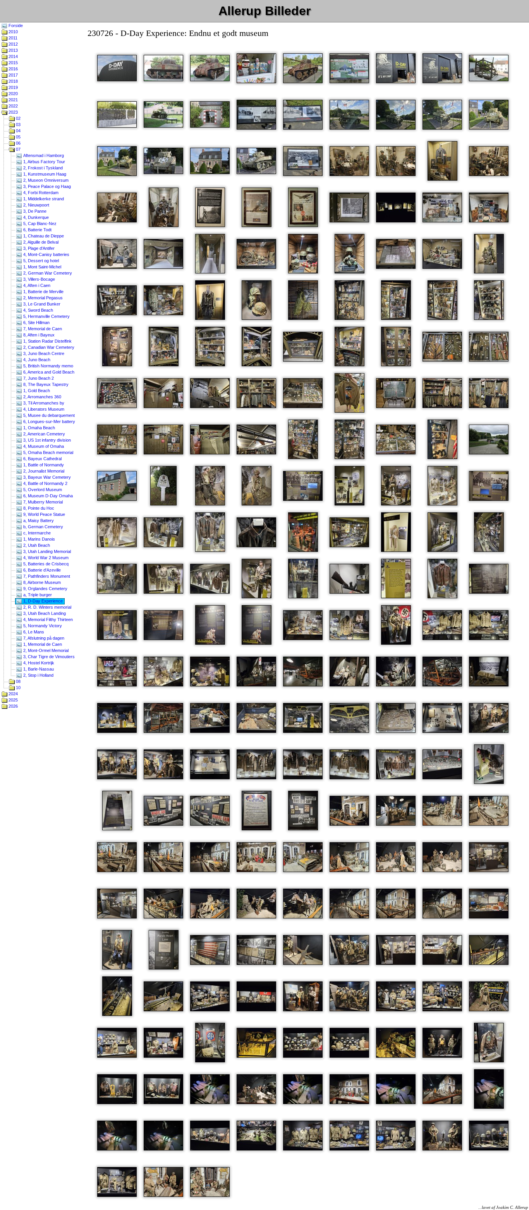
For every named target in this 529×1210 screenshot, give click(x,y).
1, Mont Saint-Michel (41, 267)
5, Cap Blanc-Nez (39, 223)
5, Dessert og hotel (40, 260)
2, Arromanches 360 (41, 396)
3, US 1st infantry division (46, 440)
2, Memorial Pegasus (42, 297)
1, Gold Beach (36, 390)
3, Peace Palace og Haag (46, 186)
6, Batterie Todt (37, 229)
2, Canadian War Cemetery (48, 347)
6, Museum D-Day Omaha (47, 495)
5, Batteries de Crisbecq (45, 563)
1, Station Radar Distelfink (47, 341)
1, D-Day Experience (42, 601)
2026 (12, 706)
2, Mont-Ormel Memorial (45, 650)
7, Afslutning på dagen (43, 638)
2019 (12, 87)
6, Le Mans (33, 632)
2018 (12, 81)
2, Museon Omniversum (45, 180)
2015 (12, 62)
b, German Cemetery (42, 526)
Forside (15, 25)
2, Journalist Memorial (43, 471)
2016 (12, 69)
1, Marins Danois (38, 539)
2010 (12, 31)
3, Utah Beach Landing (44, 613)
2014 (12, 56)
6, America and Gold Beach (48, 372)
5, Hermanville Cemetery (46, 316)
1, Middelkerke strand (43, 198)
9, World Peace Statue (43, 514)
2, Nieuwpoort (35, 205)
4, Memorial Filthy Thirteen (47, 619)
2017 (12, 75)
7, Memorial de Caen (42, 328)
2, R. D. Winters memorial (46, 607)
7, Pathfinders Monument (46, 576)
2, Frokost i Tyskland (42, 168)
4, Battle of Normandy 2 (44, 483)
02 (18, 118)
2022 (12, 106)
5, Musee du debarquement (48, 415)
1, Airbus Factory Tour (43, 161)
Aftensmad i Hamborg (43, 155)
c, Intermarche (36, 533)
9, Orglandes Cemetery (44, 588)
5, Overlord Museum (42, 489)
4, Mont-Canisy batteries (45, 254)
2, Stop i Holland (37, 675)
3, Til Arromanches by (43, 403)
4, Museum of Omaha (43, 446)
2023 (12, 112)
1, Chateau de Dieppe (43, 236)
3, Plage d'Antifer (38, 248)
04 (18, 130)
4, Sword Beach (37, 310)
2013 (12, 50)
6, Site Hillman (36, 322)
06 (18, 143)
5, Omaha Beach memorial (47, 452)
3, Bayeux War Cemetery (46, 477)
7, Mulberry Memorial (42, 502)
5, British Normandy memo (47, 366)
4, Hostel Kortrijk (38, 662)
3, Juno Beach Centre (43, 353)
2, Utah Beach (36, 545)
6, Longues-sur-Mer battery (48, 421)
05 (18, 137)
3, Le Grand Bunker (41, 304)
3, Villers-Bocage (38, 279)
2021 (12, 99)
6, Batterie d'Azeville (41, 570)
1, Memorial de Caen (42, 644)
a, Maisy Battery (38, 520)
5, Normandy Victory (42, 625)
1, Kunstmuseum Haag (44, 174)
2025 (12, 700)
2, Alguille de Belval (40, 242)
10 (18, 687)
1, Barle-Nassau (38, 669)
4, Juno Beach (36, 359)
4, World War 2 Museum (45, 557)
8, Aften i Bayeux (38, 335)
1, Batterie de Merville (43, 291)
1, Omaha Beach (38, 427)
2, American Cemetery (43, 434)
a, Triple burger (37, 594)
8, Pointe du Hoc (38, 508)
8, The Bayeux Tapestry (45, 384)
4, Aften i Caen (36, 285)
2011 (12, 38)
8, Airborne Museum (41, 582)
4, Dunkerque (35, 217)
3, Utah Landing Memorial (46, 551)
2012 (12, 44)
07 (18, 149)
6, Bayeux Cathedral (42, 458)
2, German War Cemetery (47, 273)
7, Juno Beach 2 (38, 378)
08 (18, 681)
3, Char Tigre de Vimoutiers (48, 656)
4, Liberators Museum (43, 409)
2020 (12, 93)
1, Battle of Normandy (43, 464)
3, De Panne (34, 211)
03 (18, 124)
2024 (12, 693)
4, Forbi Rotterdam (40, 192)
